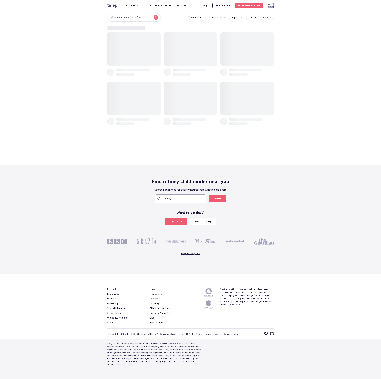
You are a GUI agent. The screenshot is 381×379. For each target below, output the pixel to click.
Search (217, 198)
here (120, 364)
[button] (150, 17)
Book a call (176, 221)
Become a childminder (249, 5)
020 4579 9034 (120, 333)
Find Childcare (223, 5)
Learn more (234, 304)
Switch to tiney (203, 221)
